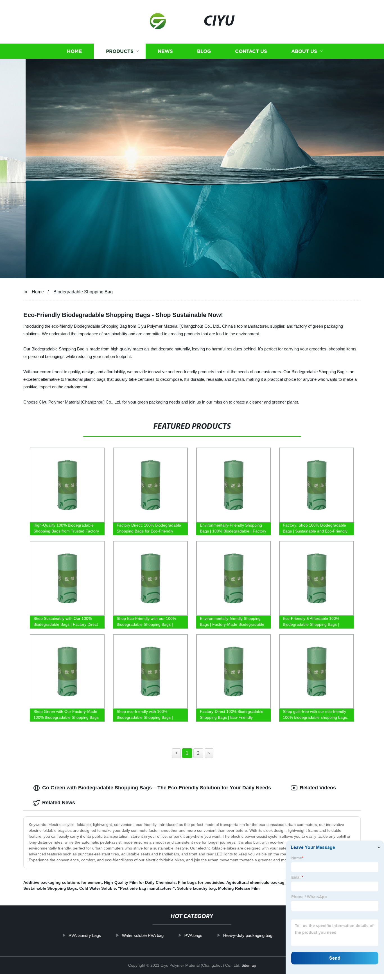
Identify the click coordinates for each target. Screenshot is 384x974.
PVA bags (193, 935)
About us (304, 51)
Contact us (251, 51)
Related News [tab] (58, 802)
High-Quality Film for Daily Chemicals (140, 882)
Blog (204, 51)
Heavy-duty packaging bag (247, 935)
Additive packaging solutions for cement (62, 882)
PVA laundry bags (84, 935)
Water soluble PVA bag (142, 935)
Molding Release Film (238, 888)
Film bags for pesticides (201, 882)
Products (120, 51)
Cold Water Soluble (97, 888)
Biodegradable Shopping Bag (83, 291)
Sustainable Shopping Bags (50, 888)
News (165, 51)
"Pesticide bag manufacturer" (146, 888)
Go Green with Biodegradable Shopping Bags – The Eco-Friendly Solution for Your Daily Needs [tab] (156, 787)
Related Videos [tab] (318, 787)
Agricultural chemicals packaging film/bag (266, 882)
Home (74, 51)
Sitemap (248, 965)
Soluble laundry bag (196, 888)
